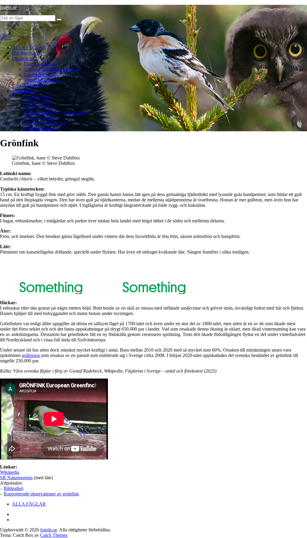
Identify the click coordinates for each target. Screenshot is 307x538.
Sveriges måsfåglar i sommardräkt (56, 112)
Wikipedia (9, 472)
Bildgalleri (13, 488)
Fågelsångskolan (39, 63)
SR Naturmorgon (16, 477)
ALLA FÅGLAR (29, 47)
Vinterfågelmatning (42, 79)
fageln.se (8, 7)
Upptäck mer (24, 58)
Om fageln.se (24, 52)
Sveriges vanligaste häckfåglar (52, 69)
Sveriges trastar (38, 106)
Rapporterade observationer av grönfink (41, 493)
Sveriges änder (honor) (45, 123)
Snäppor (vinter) (39, 128)
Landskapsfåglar (39, 74)
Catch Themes (53, 535)
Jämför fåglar (24, 90)
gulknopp (31, 355)
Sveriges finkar (38, 96)
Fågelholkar (35, 85)
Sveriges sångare (40, 117)
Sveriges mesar (38, 101)
